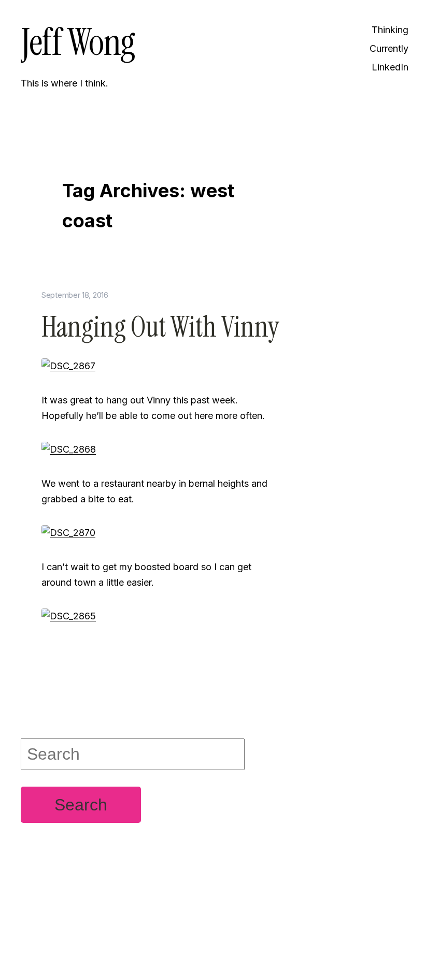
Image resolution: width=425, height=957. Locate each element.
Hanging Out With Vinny (160, 327)
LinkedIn (390, 67)
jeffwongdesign (161, 923)
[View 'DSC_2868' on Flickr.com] (68, 448)
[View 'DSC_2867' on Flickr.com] (68, 365)
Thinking (390, 29)
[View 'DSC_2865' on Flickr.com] (68, 615)
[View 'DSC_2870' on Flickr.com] (68, 532)
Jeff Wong (78, 42)
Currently (389, 48)
